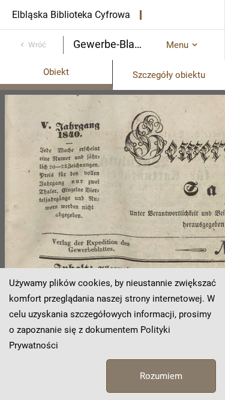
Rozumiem (161, 376)
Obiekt (56, 72)
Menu (177, 45)
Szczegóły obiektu (169, 75)
